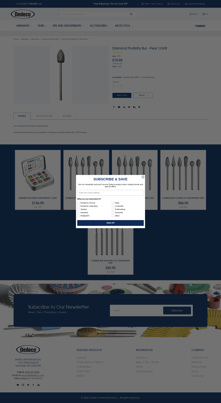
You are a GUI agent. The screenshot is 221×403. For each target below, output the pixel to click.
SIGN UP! (110, 223)
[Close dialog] (143, 177)
